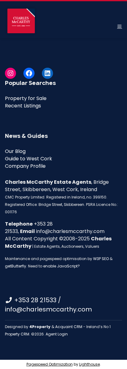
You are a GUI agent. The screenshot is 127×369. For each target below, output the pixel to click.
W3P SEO (101, 258)
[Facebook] (29, 73)
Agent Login (57, 334)
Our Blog (15, 151)
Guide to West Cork (28, 158)
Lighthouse (89, 364)
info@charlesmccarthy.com (48, 309)
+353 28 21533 (35, 300)
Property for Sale (26, 98)
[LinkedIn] (47, 73)
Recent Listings (23, 105)
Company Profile (25, 166)
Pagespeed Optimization (50, 364)
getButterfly (15, 266)
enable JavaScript (60, 266)
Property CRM (17, 334)
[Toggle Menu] (119, 26)
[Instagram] (10, 73)
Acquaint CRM (68, 326)
